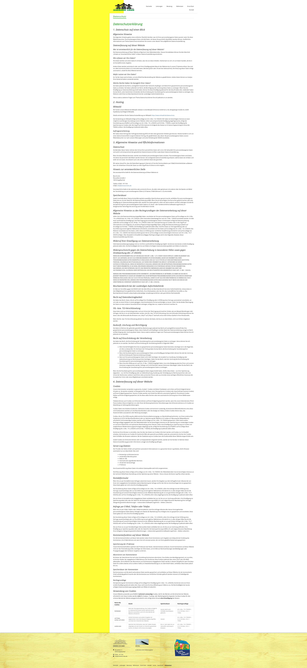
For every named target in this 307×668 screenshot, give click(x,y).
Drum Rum (190, 6)
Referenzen (179, 6)
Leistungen (159, 6)
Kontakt (191, 10)
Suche (154, 665)
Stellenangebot (149, 650)
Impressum (160, 665)
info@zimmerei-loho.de (124, 186)
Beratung (169, 6)
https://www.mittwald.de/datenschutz (163, 115)
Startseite (149, 6)
